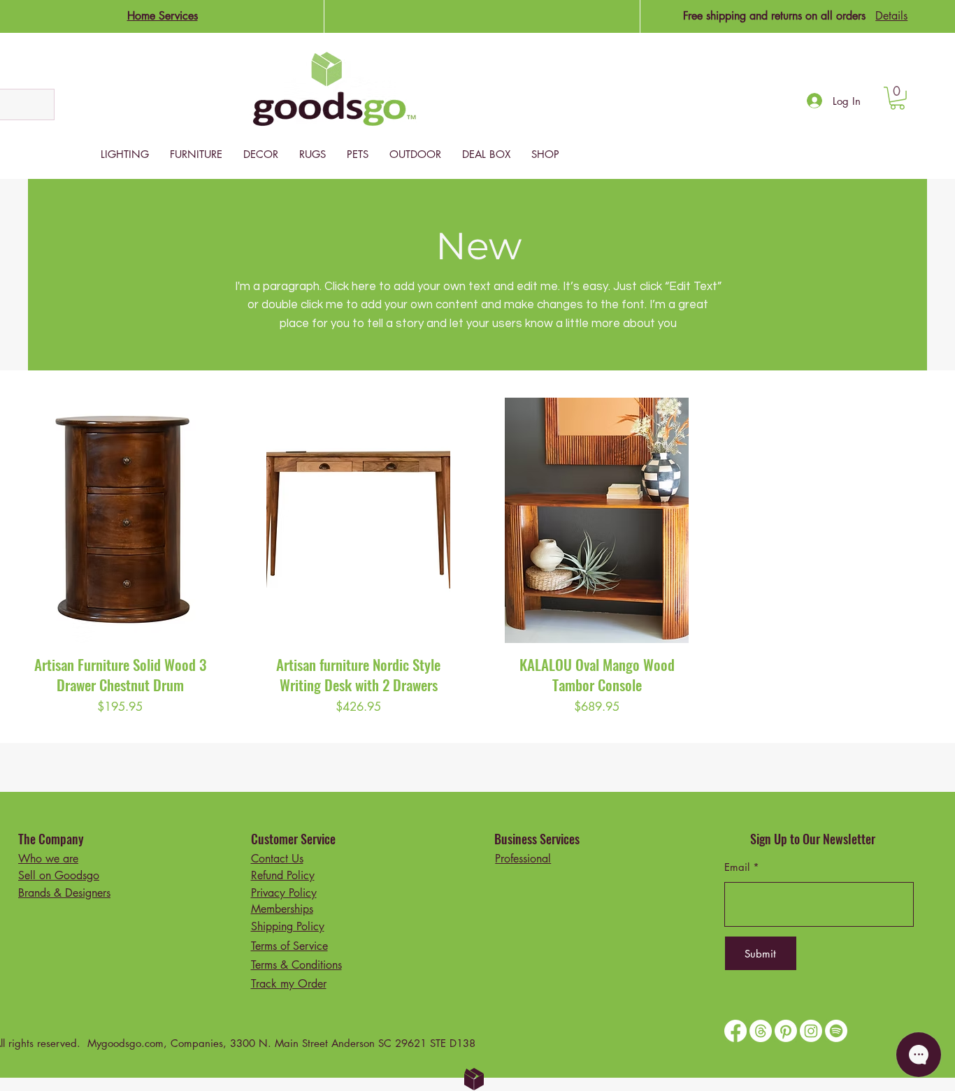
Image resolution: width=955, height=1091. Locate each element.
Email (736, 867)
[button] (897, 98)
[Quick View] (120, 520)
